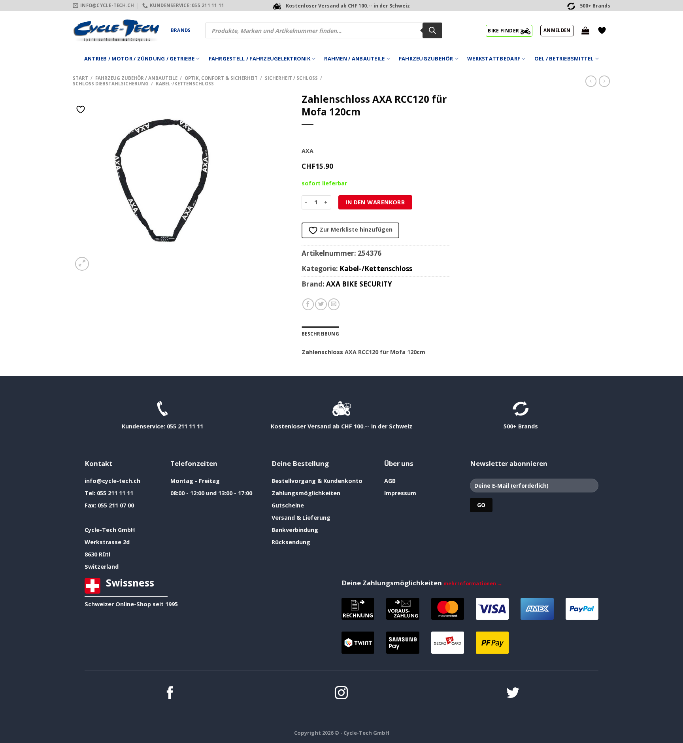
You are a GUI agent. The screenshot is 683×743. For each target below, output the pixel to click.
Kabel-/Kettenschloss (185, 84)
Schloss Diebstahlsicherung (111, 84)
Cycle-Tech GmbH (110, 530)
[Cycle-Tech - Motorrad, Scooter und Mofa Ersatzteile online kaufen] (116, 30)
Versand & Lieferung (301, 517)
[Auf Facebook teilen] (308, 304)
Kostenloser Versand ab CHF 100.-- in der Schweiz (341, 426)
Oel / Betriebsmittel (564, 58)
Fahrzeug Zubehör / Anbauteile (136, 78)
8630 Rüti (97, 554)
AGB (390, 481)
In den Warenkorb (375, 202)
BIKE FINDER (504, 30)
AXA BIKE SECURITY (359, 284)
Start (80, 78)
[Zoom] (82, 264)
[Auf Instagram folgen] (341, 693)
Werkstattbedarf (493, 58)
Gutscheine (288, 505)
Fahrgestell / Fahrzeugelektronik (259, 58)
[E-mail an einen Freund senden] (334, 304)
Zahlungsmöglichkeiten (306, 493)
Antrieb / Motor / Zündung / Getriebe (139, 58)
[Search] (432, 30)
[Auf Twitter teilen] (321, 304)
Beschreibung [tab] (320, 334)
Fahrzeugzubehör (426, 58)
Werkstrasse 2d (107, 542)
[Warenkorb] (585, 30)
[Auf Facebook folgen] (170, 693)
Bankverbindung (295, 530)
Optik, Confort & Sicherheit (221, 78)
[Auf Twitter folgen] (512, 693)
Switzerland (102, 566)
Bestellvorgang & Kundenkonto (317, 481)
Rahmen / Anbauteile (354, 58)
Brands (181, 30)
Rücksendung (291, 542)
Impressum (400, 493)
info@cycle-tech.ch (112, 481)
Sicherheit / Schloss (291, 78)
